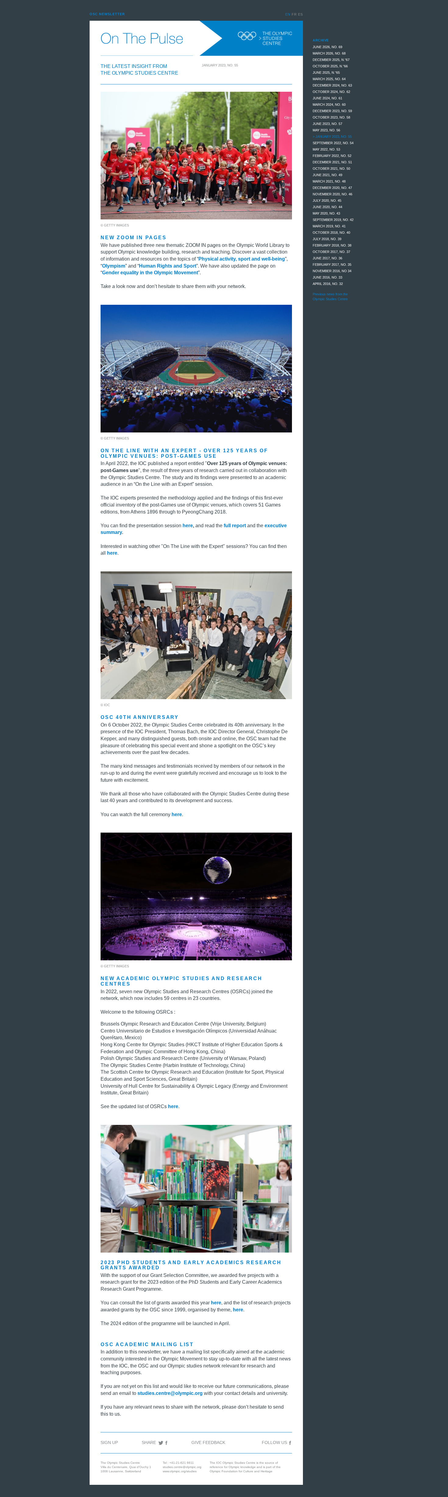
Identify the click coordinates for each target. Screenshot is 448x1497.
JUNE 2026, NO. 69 (327, 47)
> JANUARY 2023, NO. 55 (332, 136)
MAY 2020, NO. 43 (326, 213)
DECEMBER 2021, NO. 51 (332, 162)
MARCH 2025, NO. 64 (329, 79)
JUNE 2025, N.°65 (326, 72)
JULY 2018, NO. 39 (327, 239)
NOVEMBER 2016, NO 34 (332, 271)
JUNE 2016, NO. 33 (327, 277)
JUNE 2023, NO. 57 (327, 124)
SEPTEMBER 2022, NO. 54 (333, 143)
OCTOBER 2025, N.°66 (330, 66)
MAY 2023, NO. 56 (326, 130)
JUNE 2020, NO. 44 (327, 207)
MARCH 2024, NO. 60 (329, 104)
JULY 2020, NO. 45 (327, 200)
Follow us (275, 1442)
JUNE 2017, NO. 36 (327, 258)
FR (295, 14)
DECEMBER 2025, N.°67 (331, 60)
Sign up (109, 1442)
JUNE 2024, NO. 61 (327, 98)
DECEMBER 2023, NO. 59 (332, 111)
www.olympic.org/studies (180, 1471)
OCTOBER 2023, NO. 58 (331, 117)
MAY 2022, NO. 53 (326, 149)
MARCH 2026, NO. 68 (329, 53)
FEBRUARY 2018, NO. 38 (332, 245)
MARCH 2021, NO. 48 (329, 181)
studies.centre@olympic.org (182, 1467)
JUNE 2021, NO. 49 (327, 175)
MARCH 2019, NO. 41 (329, 226)
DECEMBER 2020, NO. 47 (332, 188)
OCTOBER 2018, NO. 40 (331, 232)
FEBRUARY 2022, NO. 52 (332, 156)
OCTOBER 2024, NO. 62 (331, 92)
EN (288, 14)
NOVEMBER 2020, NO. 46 (332, 194)
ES (300, 14)
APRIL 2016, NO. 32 (328, 284)
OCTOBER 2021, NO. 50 (331, 168)
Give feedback (208, 1442)
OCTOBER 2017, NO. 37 (331, 252)
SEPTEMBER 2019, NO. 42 (333, 220)
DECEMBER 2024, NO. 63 (332, 85)
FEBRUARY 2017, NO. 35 (332, 264)
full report (235, 525)
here (238, 1309)
